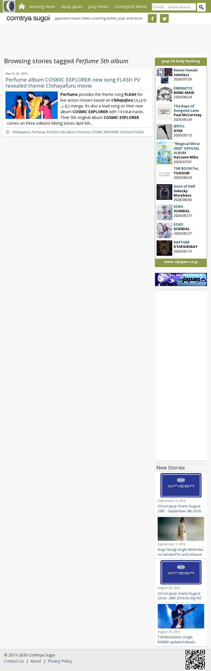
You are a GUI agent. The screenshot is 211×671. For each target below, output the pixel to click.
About (35, 661)
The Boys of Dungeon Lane (186, 108)
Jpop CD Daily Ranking (181, 61)
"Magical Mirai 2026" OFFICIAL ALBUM (187, 148)
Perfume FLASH (132, 132)
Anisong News (42, 6)
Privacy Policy (60, 661)
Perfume (38, 132)
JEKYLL (179, 126)
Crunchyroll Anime (130, 6)
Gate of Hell (184, 186)
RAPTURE (182, 242)
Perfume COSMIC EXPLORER (98, 132)
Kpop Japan (71, 6)
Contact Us (14, 661)
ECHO (178, 206)
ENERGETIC (183, 88)
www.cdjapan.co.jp (181, 261)
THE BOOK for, (186, 168)
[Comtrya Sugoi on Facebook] (152, 18)
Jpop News (98, 6)
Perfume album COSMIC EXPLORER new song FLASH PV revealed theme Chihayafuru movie (72, 82)
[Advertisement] (104, 38)
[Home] (21, 5)
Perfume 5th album (61, 132)
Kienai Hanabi (186, 70)
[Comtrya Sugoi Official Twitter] (164, 18)
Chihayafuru (21, 132)
